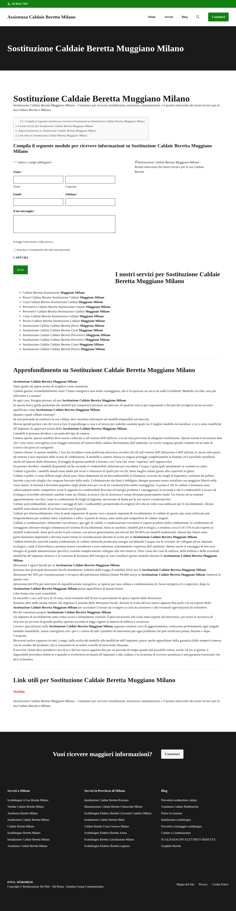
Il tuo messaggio (24, 211)
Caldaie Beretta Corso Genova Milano (106, 826)
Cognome (71, 186)
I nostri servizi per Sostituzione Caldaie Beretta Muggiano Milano (55, 126)
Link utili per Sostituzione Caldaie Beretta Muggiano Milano (52, 135)
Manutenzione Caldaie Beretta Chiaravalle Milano (113, 806)
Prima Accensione (171, 813)
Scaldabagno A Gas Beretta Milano (27, 800)
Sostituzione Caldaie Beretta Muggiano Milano (44, 701)
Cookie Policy (220, 884)
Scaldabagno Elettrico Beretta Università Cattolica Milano (118, 813)
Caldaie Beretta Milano (20, 826)
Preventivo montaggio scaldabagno (181, 826)
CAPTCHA (20, 257)
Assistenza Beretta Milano (22, 813)
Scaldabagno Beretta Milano (23, 832)
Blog (185, 16)
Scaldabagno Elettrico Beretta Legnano (107, 846)
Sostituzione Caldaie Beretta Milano (28, 819)
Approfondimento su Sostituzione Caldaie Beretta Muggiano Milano (57, 130)
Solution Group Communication (85, 886)
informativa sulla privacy (39, 241)
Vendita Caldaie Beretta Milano (25, 806)
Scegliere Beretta (171, 846)
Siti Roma (58, 886)
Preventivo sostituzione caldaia (179, 800)
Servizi (168, 16)
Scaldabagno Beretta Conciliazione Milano (109, 839)
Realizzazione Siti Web (36, 886)
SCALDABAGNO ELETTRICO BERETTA (188, 839)
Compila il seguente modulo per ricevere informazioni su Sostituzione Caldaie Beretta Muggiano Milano (85, 121)
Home (152, 16)
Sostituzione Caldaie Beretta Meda (104, 819)
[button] (198, 17)
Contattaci (218, 16)
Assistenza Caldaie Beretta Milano (41, 16)
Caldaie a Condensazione (176, 832)
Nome (16, 186)
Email (17, 194)
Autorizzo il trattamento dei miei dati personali (43, 249)
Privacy (203, 884)
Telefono (71, 194)
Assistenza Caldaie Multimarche (180, 806)
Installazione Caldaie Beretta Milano (28, 839)
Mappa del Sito (185, 884)
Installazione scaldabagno (176, 819)
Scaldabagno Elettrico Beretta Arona (105, 832)
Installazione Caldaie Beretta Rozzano (106, 800)
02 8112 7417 (20, 3)
